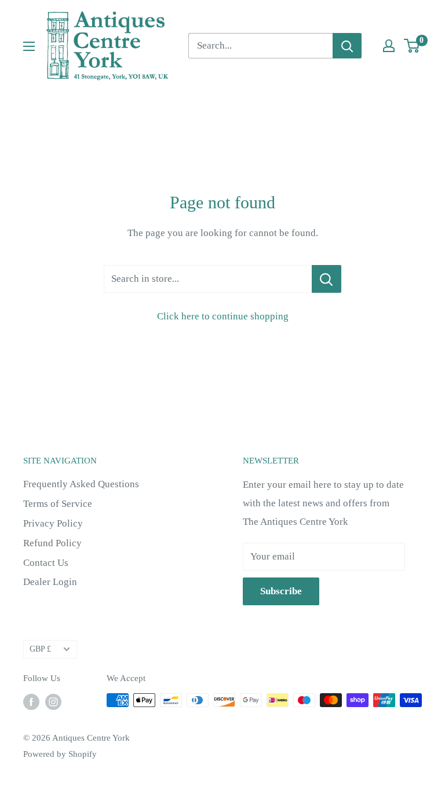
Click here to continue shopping (223, 316)
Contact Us (45, 562)
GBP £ (40, 648)
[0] (412, 46)
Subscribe (281, 591)
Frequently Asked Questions (81, 484)
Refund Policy (52, 543)
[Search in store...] (326, 279)
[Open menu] (29, 46)
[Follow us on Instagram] (53, 702)
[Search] (347, 45)
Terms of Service (57, 503)
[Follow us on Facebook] (31, 702)
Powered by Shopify (60, 754)
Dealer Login (50, 581)
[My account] (389, 45)
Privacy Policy (53, 523)
